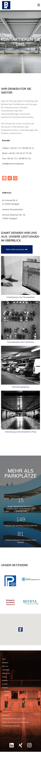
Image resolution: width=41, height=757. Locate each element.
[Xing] (10, 178)
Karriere (4, 680)
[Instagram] (15, 178)
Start (4, 659)
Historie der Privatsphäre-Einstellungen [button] (15, 722)
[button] (20, 629)
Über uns (5, 666)
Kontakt (4, 684)
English (6, 695)
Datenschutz (6, 711)
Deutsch (5, 688)
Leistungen (6, 670)
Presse (4, 677)
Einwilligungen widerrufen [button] (11, 726)
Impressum (5, 715)
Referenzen (6, 673)
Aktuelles (5, 663)
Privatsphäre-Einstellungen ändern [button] (14, 719)
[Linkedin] (4, 178)
